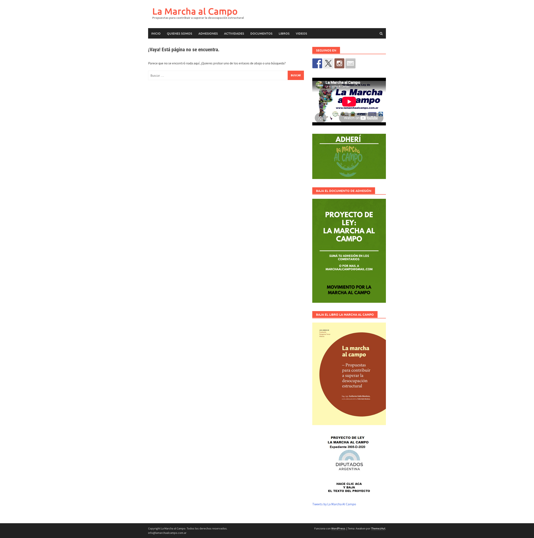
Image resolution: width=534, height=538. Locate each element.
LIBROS (284, 33)
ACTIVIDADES (234, 33)
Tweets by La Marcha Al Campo (334, 504)
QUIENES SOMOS (179, 33)
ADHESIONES (208, 33)
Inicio (156, 33)
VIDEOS (301, 33)
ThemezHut (378, 528)
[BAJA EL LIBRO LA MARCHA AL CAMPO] (349, 374)
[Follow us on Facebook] (317, 63)
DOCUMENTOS (261, 33)
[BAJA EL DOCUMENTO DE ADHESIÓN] (349, 251)
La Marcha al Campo (195, 11)
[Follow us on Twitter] (328, 63)
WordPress (338, 528)
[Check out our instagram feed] (339, 63)
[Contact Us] (350, 63)
